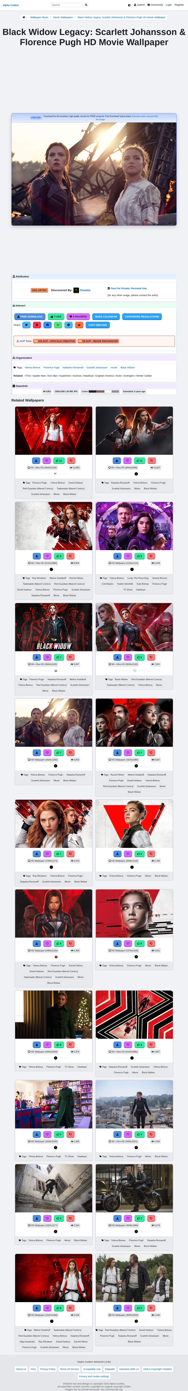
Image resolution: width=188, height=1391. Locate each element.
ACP (22, 341)
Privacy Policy (47, 1369)
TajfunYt (63, 670)
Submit (140, 4)
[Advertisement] (94, 249)
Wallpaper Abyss (39, 17)
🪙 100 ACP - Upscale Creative (54, 341)
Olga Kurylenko (27, 1342)
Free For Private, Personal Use (129, 288)
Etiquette (110, 1369)
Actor (118, 375)
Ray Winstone (39, 578)
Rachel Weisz (76, 578)
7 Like (57, 316)
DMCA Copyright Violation (157, 1369)
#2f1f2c (92, 391)
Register (179, 4)
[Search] (86, 5)
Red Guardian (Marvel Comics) (38, 488)
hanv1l (63, 956)
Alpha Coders (11, 5)
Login (169, 4)
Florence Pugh (51, 367)
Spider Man (39, 375)
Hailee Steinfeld (125, 584)
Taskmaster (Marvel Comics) (71, 488)
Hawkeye (88, 375)
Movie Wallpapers (63, 17)
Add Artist (39, 290)
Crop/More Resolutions (142, 316)
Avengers (128, 375)
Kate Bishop (143, 584)
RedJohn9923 (63, 569)
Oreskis (85, 290)
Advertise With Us (129, 1369)
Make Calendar (106, 316)
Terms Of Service (69, 1369)
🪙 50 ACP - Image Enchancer (98, 341)
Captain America (104, 375)
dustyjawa (143, 670)
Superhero (65, 375)
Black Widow (127, 367)
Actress (77, 375)
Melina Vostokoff (58, 578)
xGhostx (63, 473)
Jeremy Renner (159, 578)
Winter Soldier (143, 375)
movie (114, 367)
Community (156, 4)
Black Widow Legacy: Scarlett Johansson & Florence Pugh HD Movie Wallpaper (121, 17)
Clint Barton (108, 584)
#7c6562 (100, 391)
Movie (57, 494)
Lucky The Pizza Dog (137, 578)
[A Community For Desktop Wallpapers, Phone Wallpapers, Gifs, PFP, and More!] (24, 17)
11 (140, 460)
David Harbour (76, 483)
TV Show (127, 590)
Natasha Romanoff (73, 367)
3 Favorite (79, 316)
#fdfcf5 (108, 391)
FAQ (33, 1369)
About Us (21, 1369)
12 (60, 460)
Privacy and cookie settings (94, 1376)
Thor (28, 375)
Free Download (31, 316)
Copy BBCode (97, 325)
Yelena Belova (32, 367)
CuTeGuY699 (63, 1321)
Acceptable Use (92, 1369)
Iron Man (52, 375)
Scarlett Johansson (96, 367)
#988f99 (115, 391)
